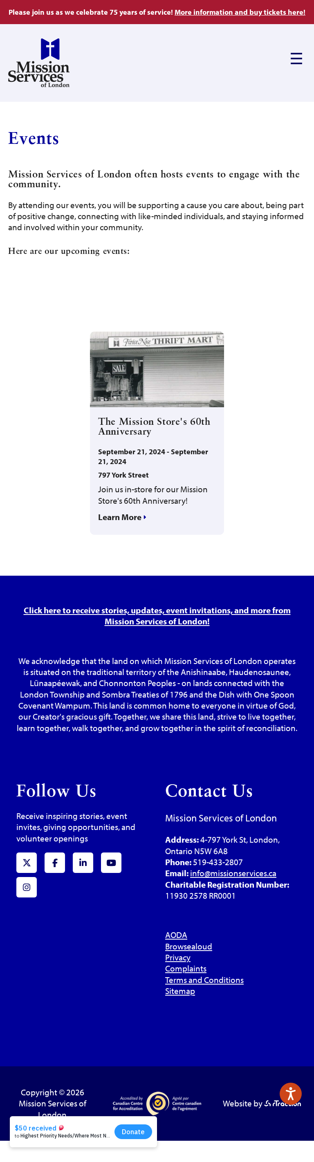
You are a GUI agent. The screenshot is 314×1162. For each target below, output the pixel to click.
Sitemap (180, 990)
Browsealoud (188, 946)
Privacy (178, 957)
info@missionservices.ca (233, 873)
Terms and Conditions (204, 979)
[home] (39, 84)
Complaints (185, 968)
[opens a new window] (282, 1103)
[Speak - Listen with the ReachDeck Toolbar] (291, 1094)
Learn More (120, 516)
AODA (176, 934)
